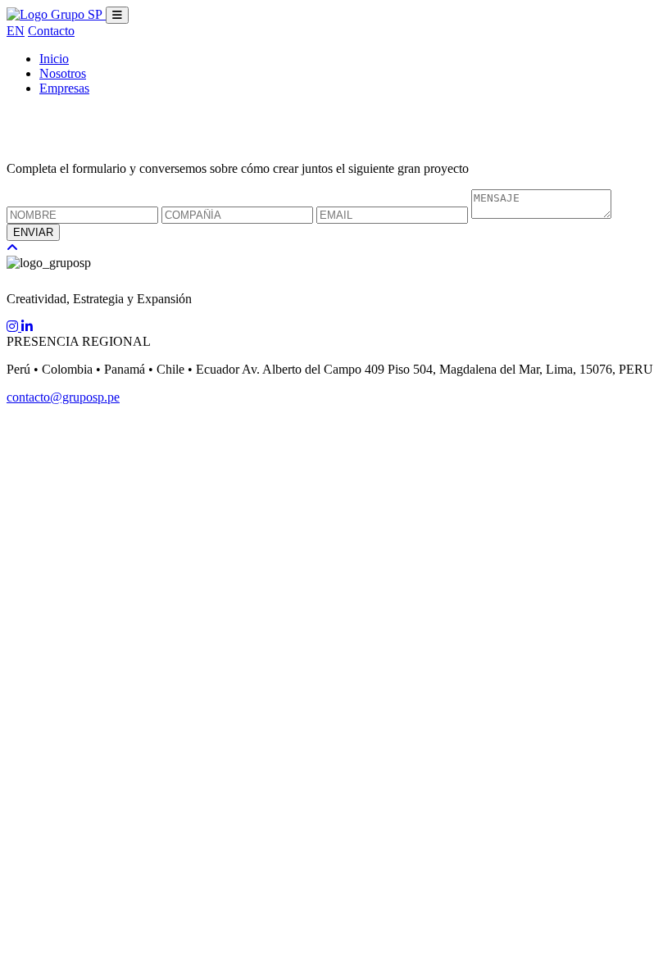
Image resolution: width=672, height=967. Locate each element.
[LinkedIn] (27, 327)
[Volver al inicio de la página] (12, 248)
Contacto (51, 31)
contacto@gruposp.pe (63, 397)
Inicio (54, 59)
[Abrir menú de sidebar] (117, 15)
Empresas (64, 88)
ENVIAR (33, 232)
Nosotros (62, 73)
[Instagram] (14, 327)
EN (16, 31)
